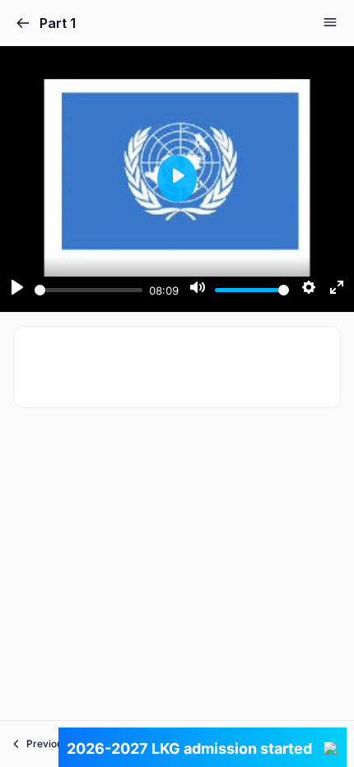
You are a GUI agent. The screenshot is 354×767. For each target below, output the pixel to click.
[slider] (88, 290)
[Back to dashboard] (23, 23)
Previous (47, 743)
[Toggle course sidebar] (330, 22)
